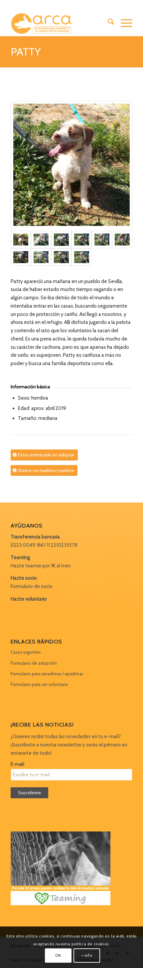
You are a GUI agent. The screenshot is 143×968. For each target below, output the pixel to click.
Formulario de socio (32, 586)
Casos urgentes (26, 652)
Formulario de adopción (34, 663)
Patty (26, 51)
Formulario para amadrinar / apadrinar (47, 673)
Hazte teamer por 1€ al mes (41, 566)
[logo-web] (59, 23)
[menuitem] (107, 23)
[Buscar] (107, 23)
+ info (86, 955)
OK (58, 955)
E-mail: (18, 764)
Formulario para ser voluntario (39, 684)
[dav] (71, 166)
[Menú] (123, 23)
